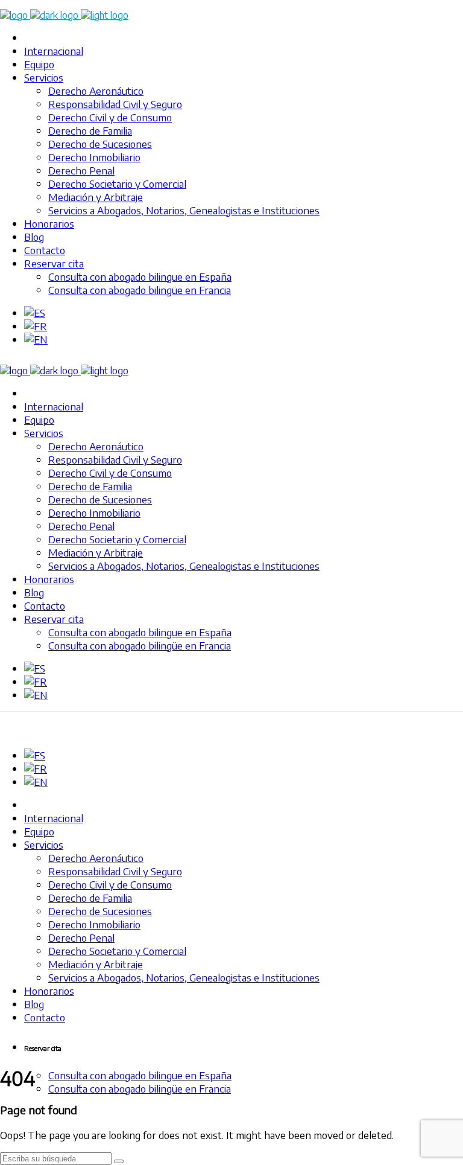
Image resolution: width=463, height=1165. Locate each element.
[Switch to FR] (35, 326)
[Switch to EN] (36, 339)
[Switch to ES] (34, 312)
